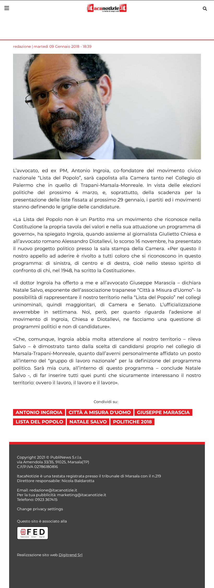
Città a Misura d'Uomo (100, 412)
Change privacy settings (40, 509)
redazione (22, 46)
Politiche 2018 (132, 422)
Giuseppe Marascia (163, 412)
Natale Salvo (88, 422)
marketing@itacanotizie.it (81, 495)
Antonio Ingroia (39, 412)
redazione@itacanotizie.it (53, 490)
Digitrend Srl (70, 555)
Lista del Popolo (39, 422)
